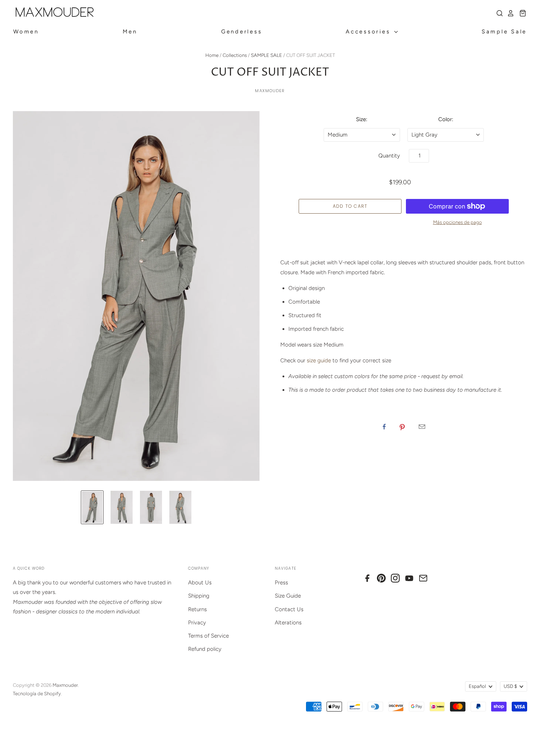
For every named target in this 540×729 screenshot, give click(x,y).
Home (212, 55)
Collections (235, 55)
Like (384, 426)
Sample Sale (504, 31)
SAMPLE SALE (266, 55)
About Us (200, 582)
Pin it (402, 426)
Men (130, 31)
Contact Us (289, 609)
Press (281, 582)
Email (422, 426)
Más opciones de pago (457, 222)
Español (477, 686)
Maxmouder (270, 91)
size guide (319, 360)
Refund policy (205, 649)
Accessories (369, 31)
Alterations (288, 622)
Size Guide (288, 595)
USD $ (510, 686)
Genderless (241, 31)
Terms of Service (208, 635)
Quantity (389, 155)
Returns (197, 609)
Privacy (197, 622)
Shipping (198, 595)
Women (26, 31)
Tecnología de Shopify (37, 693)
